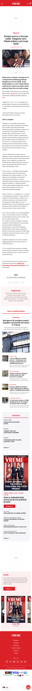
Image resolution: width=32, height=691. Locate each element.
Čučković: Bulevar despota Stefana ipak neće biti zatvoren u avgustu (18, 375)
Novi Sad (9, 277)
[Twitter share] (13, 73)
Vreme (11, 667)
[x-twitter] (10, 662)
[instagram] (18, 662)
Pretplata (16, 642)
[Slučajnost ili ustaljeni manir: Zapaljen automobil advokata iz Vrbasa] (16, 342)
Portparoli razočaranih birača (11, 422)
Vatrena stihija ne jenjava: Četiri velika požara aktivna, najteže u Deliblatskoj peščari (20, 388)
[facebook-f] (7, 662)
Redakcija (16, 640)
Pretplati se (9, 506)
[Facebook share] (9, 73)
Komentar (16, 415)
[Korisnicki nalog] (27, 4)
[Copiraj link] (19, 73)
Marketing (16, 645)
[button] (4, 611)
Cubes (24, 667)
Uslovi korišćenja (16, 648)
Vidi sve (6, 447)
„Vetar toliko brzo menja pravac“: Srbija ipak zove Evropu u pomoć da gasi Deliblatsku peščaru (18, 361)
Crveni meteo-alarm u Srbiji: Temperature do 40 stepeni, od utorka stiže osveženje (19, 401)
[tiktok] (21, 662)
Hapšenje (22, 277)
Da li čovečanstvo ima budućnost (15, 533)
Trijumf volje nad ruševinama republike (11, 431)
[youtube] (14, 662)
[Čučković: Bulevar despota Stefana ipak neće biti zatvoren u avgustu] (5, 373)
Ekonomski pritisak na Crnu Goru (15, 527)
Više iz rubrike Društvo (16, 311)
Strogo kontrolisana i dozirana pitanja (14, 520)
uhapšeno (13, 93)
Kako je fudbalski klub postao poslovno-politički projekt (15, 499)
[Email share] (16, 73)
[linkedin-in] (25, 662)
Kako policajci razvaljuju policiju (15, 513)
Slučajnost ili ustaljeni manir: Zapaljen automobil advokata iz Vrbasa (16, 322)
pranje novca (15, 277)
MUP (3, 97)
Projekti (16, 653)
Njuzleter (16, 650)
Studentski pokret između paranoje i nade (12, 440)
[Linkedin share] (23, 73)
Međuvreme (20, 297)
